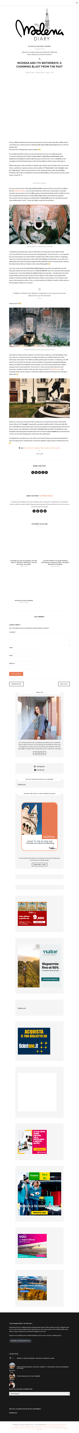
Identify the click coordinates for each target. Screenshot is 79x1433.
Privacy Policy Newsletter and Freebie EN (24, 1427)
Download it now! (39, 864)
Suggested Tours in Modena (42, 448)
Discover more (40, 753)
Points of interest (29, 448)
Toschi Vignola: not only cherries (28, 1376)
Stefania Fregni (46, 496)
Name (11, 647)
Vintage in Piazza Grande (24, 600)
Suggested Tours (30, 72)
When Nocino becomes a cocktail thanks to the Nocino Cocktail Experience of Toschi (43, 1367)
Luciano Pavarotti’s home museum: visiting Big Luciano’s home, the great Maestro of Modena (55, 562)
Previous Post (16, 684)
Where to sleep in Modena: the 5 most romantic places (35, 1358)
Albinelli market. (55, 369)
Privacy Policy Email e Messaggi (45, 1426)
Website (12, 663)
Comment (13, 632)
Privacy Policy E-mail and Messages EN (51, 1427)
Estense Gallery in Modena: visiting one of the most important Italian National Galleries (24, 562)
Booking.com (22, 784)
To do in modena (55, 448)
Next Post (64, 684)
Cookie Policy (60, 1426)
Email (11, 655)
